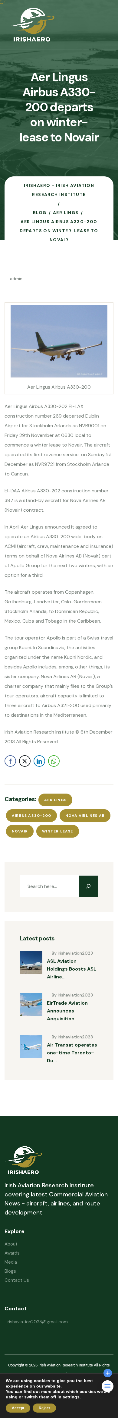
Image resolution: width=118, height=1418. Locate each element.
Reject (44, 1408)
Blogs (10, 1271)
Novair (20, 831)
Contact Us (17, 1280)
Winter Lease (57, 831)
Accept (18, 1408)
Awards (12, 1253)
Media (11, 1262)
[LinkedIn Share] (39, 761)
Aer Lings (55, 799)
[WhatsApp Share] (54, 761)
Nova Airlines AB (85, 815)
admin (16, 278)
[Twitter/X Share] (25, 761)
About (11, 1244)
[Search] (88, 886)
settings (71, 1396)
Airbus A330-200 (31, 815)
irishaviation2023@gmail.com (37, 1322)
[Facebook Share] (10, 761)
